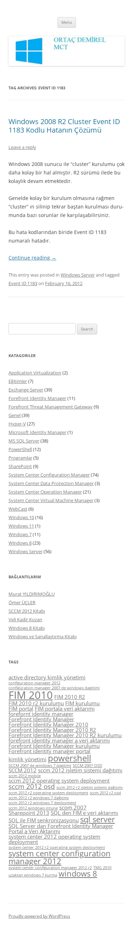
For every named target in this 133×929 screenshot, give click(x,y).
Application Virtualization (35, 372)
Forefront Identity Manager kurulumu (54, 745)
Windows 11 (21, 526)
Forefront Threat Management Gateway (51, 407)
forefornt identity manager (41, 713)
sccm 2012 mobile (25, 775)
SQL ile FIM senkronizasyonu (44, 820)
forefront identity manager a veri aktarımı (59, 740)
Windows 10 (21, 517)
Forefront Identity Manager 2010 (48, 724)
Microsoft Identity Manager (37, 432)
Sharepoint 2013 (29, 812)
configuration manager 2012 (34, 682)
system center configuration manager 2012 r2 (50, 867)
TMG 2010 (102, 867)
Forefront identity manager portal (49, 751)
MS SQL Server (24, 441)
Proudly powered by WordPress (39, 916)
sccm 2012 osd (32, 786)
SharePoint (20, 466)
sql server (97, 819)
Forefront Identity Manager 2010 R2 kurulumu (65, 735)
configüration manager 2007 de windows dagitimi (54, 687)
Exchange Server (26, 389)
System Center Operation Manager (45, 492)
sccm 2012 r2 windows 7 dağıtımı (39, 797)
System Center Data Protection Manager (51, 483)
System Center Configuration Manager (49, 475)
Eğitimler (18, 381)
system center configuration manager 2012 (60, 857)
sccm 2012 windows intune (33, 808)
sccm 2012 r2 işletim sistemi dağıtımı (89, 787)
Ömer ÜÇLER (22, 602)
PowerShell (20, 449)
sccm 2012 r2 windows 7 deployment (42, 802)
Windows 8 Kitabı (27, 628)
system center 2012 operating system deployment (54, 839)
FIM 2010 (31, 695)
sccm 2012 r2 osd (105, 792)
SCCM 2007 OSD (87, 765)
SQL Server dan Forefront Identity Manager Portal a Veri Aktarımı (61, 828)
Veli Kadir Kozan (25, 619)
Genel (15, 415)
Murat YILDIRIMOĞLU (32, 594)
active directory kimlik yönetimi (47, 677)
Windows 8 (20, 543)
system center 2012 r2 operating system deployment (57, 847)
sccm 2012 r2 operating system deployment (48, 792)
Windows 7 (20, 534)
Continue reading (32, 257)
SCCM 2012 (23, 770)
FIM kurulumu (82, 703)
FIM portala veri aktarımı (65, 708)
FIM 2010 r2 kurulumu (36, 703)
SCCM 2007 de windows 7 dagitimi (40, 765)
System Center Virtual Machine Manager (51, 500)
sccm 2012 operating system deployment (59, 780)
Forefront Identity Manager (37, 398)
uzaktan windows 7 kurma (33, 875)
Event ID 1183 (23, 283)
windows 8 (78, 873)
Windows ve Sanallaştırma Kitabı (43, 636)
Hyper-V (17, 424)
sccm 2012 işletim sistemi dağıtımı (80, 770)
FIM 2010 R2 (69, 696)
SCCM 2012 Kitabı (27, 611)
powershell (69, 758)
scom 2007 (73, 807)
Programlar (20, 458)
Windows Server (78, 275)
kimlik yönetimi (27, 759)
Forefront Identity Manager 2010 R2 (52, 729)
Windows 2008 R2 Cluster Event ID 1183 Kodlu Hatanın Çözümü (64, 126)
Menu (66, 22)
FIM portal (21, 708)
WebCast (18, 509)
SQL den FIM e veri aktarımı (84, 812)
